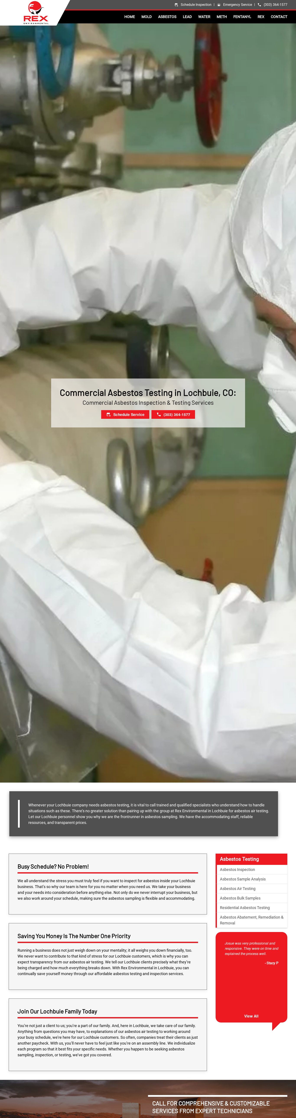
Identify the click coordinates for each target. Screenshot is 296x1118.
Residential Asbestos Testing (245, 907)
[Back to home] (46, 12)
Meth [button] (222, 17)
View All (251, 1016)
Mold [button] (146, 17)
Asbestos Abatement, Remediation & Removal (251, 920)
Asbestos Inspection (237, 869)
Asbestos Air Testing (237, 888)
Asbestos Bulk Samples (240, 898)
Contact (279, 17)
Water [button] (204, 17)
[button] (234, 4)
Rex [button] (261, 17)
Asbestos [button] (167, 17)
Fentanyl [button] (242, 17)
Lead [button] (187, 17)
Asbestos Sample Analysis (243, 879)
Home (129, 17)
